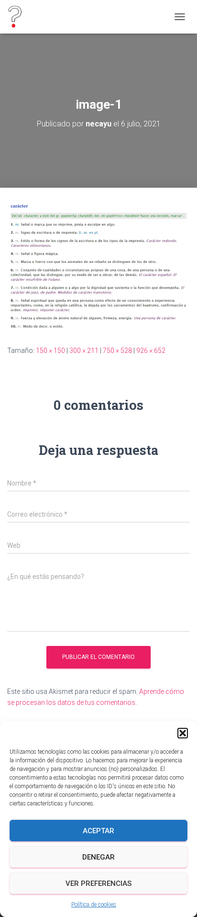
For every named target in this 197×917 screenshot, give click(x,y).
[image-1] (98, 266)
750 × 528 (117, 350)
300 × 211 (83, 350)
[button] (182, 733)
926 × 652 (150, 350)
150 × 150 (50, 350)
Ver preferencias (98, 883)
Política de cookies (93, 904)
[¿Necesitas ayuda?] (18, 17)
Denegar (98, 857)
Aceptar (98, 830)
